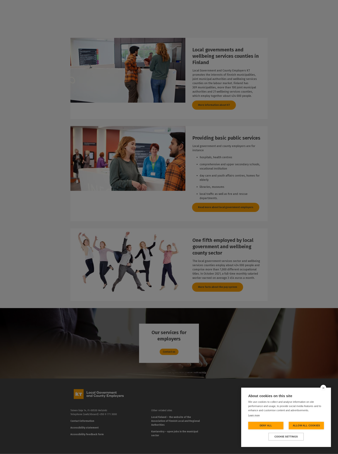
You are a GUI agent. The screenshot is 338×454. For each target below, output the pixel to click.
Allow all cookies (306, 425)
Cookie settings (286, 436)
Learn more (254, 415)
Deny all (266, 425)
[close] (323, 388)
